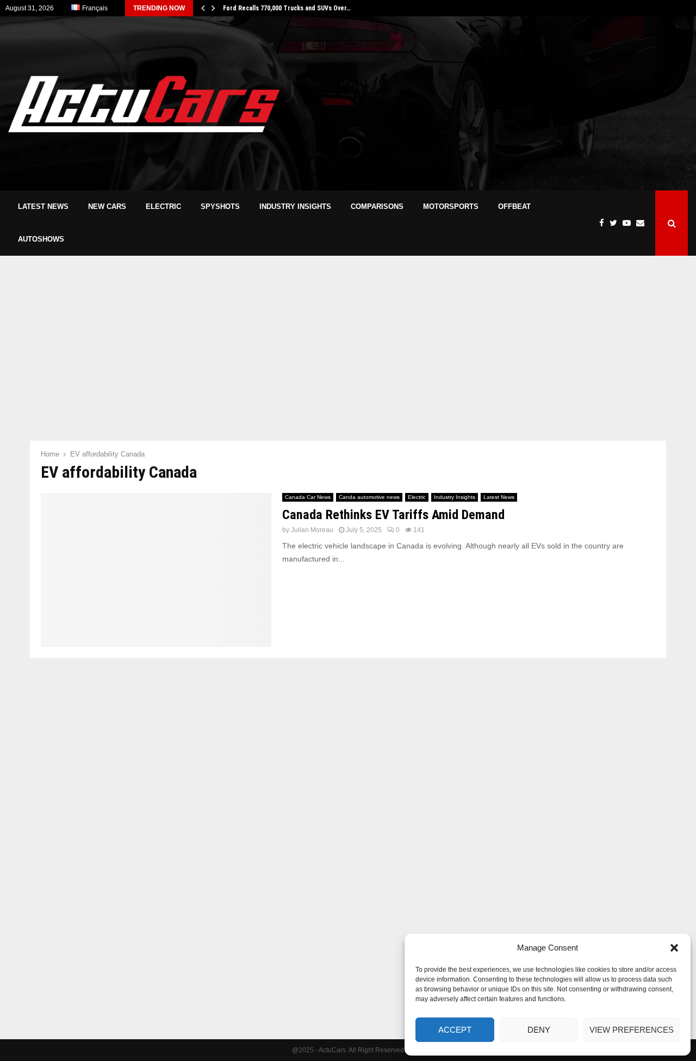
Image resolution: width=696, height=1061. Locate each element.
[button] (674, 947)
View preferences (631, 1029)
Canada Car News (308, 497)
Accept (454, 1029)
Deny (538, 1029)
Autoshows (41, 239)
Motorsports (450, 206)
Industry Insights (295, 206)
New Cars (107, 206)
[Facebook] (604, 223)
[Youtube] (629, 223)
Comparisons (377, 206)
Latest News (43, 206)
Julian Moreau (312, 530)
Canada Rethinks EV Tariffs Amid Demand (393, 514)
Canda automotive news (369, 497)
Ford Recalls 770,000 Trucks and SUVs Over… (287, 8)
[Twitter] (616, 223)
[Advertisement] (490, 103)
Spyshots (220, 206)
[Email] (643, 223)
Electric (163, 206)
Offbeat (514, 206)
